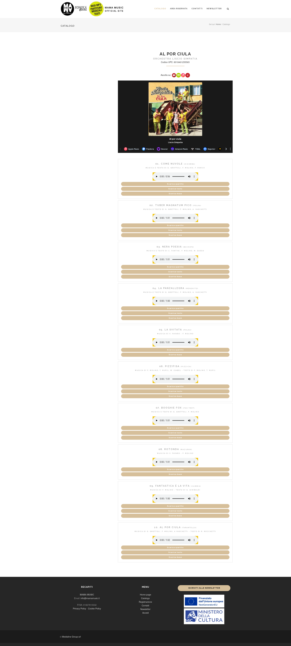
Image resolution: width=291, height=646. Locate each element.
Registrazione (145, 601)
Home (218, 24)
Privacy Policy (79, 608)
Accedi (145, 612)
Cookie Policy (94, 608)
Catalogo (160, 9)
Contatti (197, 9)
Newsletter (214, 9)
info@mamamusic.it (90, 598)
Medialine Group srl (71, 636)
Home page (145, 594)
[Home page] (92, 8)
